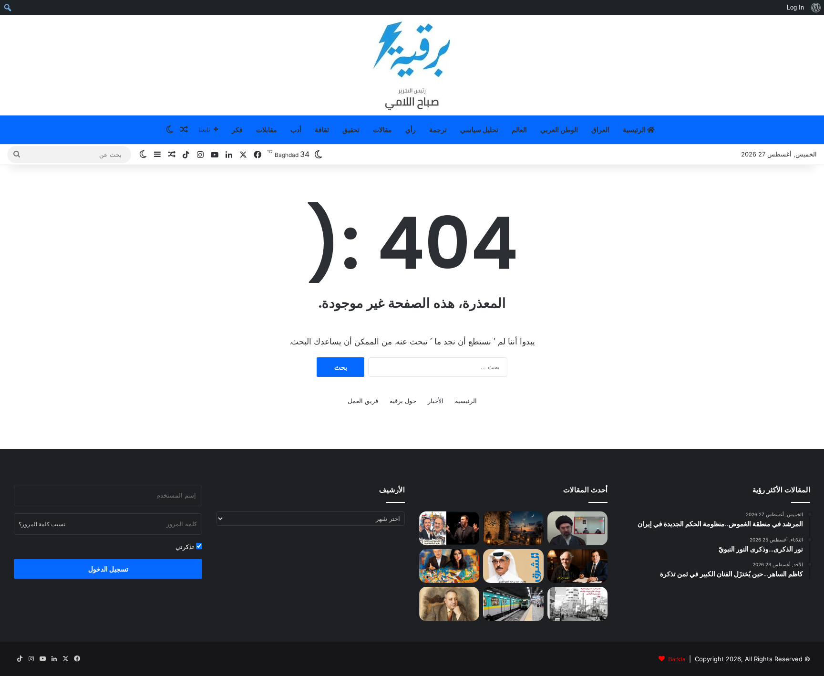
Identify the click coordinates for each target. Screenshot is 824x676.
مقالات (382, 129)
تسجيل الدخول (108, 569)
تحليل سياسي (479, 129)
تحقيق (351, 129)
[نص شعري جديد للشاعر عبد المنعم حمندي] (449, 604)
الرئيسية (635, 129)
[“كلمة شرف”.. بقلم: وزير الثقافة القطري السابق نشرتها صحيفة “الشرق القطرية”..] (513, 566)
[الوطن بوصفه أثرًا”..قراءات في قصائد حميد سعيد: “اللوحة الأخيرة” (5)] (449, 566)
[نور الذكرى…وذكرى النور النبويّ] (513, 528)
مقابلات (266, 129)
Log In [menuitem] (795, 7)
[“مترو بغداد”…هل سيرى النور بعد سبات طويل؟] (513, 604)
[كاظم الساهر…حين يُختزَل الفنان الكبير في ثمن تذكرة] (449, 528)
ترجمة (438, 129)
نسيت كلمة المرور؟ (42, 524)
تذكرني (185, 547)
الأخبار (435, 401)
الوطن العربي (559, 129)
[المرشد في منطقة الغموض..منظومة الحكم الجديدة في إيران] (577, 528)
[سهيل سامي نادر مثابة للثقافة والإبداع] (577, 566)
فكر (237, 129)
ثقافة (322, 129)
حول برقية (403, 401)
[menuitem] (815, 7)
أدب (295, 129)
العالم (519, 129)
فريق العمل (363, 401)
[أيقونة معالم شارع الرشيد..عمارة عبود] (577, 604)
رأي (410, 129)
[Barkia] (412, 65)
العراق (600, 129)
